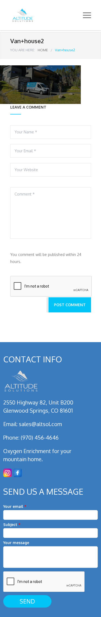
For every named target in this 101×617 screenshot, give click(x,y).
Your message (16, 542)
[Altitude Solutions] (46, 15)
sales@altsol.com (40, 423)
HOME (43, 50)
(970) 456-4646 (40, 437)
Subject (11, 524)
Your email (14, 506)
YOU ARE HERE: (22, 50)
